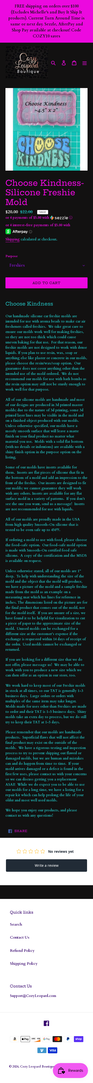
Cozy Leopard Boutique (37, 1067)
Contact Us (19, 937)
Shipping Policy (24, 963)
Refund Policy (22, 950)
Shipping (12, 239)
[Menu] (84, 62)
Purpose (11, 256)
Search (16, 924)
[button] (38, 217)
